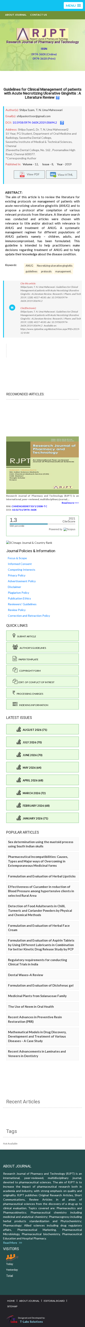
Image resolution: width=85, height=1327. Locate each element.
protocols (46, 271)
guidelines (31, 271)
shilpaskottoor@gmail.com (34, 116)
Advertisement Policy (22, 581)
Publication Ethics (19, 598)
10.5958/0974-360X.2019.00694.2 (35, 122)
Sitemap (12, 1306)
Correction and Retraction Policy (29, 615)
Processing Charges (29, 693)
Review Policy (17, 610)
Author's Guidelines (32, 647)
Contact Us (38, 14)
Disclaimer (14, 587)
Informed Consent (20, 564)
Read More (11, 1242)
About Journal (15, 14)
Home (11, 1300)
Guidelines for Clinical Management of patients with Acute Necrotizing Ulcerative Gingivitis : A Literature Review (42, 93)
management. (63, 271)
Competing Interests (21, 569)
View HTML (65, 174)
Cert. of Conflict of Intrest (36, 682)
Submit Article (25, 636)
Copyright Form (29, 670)
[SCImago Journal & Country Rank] (29, 542)
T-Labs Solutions (31, 1321)
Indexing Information (33, 705)
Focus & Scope (17, 558)
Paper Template (27, 659)
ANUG (29, 265)
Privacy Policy (16, 575)
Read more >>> (70, 502)
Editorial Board (54, 1300)
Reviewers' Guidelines (22, 604)
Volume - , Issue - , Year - (47, 164)
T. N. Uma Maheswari (49, 110)
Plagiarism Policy (18, 592)
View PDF (32, 174)
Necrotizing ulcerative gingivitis (54, 265)
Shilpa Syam (26, 110)
